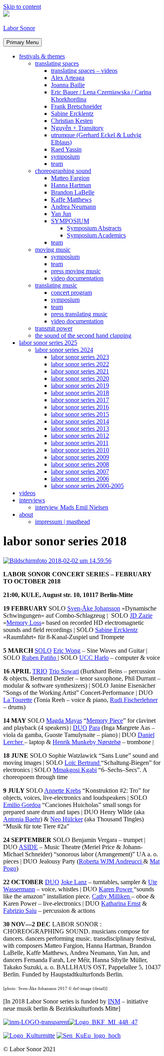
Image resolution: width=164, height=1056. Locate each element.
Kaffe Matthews (71, 199)
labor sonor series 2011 (80, 443)
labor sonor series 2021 (80, 371)
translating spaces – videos (84, 70)
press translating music (79, 314)
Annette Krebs (62, 790)
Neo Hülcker (66, 819)
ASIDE (28, 847)
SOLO (43, 650)
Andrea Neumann (73, 206)
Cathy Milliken (111, 896)
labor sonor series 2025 (48, 342)
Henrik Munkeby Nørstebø (87, 742)
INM (114, 1001)
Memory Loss (23, 622)
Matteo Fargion (70, 178)
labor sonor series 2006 (80, 478)
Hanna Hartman (71, 185)
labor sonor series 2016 (80, 407)
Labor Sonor (19, 28)
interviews (32, 500)
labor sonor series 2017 (80, 400)
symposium (65, 156)
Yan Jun (61, 213)
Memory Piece (104, 720)
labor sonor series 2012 (80, 435)
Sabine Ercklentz (72, 113)
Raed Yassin (66, 149)
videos (27, 493)
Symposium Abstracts (94, 228)
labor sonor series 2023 (80, 357)
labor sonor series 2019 (80, 385)
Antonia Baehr (21, 819)
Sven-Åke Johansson (93, 608)
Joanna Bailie (68, 85)
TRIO (39, 671)
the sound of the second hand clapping (83, 335)
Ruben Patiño (40, 657)
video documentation (77, 278)
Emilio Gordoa (22, 804)
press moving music (76, 271)
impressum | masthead (62, 521)
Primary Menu (22, 42)
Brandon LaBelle (72, 192)
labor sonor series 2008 (80, 464)
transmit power (53, 328)
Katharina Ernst (121, 903)
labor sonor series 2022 (80, 364)
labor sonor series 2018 (80, 392)
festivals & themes (42, 56)
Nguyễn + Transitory (77, 127)
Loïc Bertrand (82, 762)
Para (94, 727)
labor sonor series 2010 (80, 450)
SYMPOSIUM (70, 221)
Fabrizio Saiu (20, 910)
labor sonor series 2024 (64, 349)
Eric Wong (66, 650)
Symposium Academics (96, 235)
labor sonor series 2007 (80, 471)
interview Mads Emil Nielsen (71, 507)
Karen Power (116, 889)
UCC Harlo (94, 657)
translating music (56, 285)
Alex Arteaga (67, 77)
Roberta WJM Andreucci (111, 861)
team (57, 163)
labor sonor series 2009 (80, 457)
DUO (80, 727)
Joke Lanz (74, 882)
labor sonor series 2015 (80, 414)
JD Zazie (141, 615)
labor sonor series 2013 (80, 428)
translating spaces (57, 63)
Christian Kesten (72, 120)
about (26, 514)
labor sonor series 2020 (80, 378)
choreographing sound (63, 170)
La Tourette (17, 699)
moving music (52, 249)
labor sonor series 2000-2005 (87, 485)
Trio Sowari (64, 671)
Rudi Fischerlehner (134, 699)
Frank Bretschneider (76, 106)
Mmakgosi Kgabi (75, 769)
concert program (71, 292)
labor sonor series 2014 (80, 421)
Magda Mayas (64, 720)
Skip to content (22, 6)
